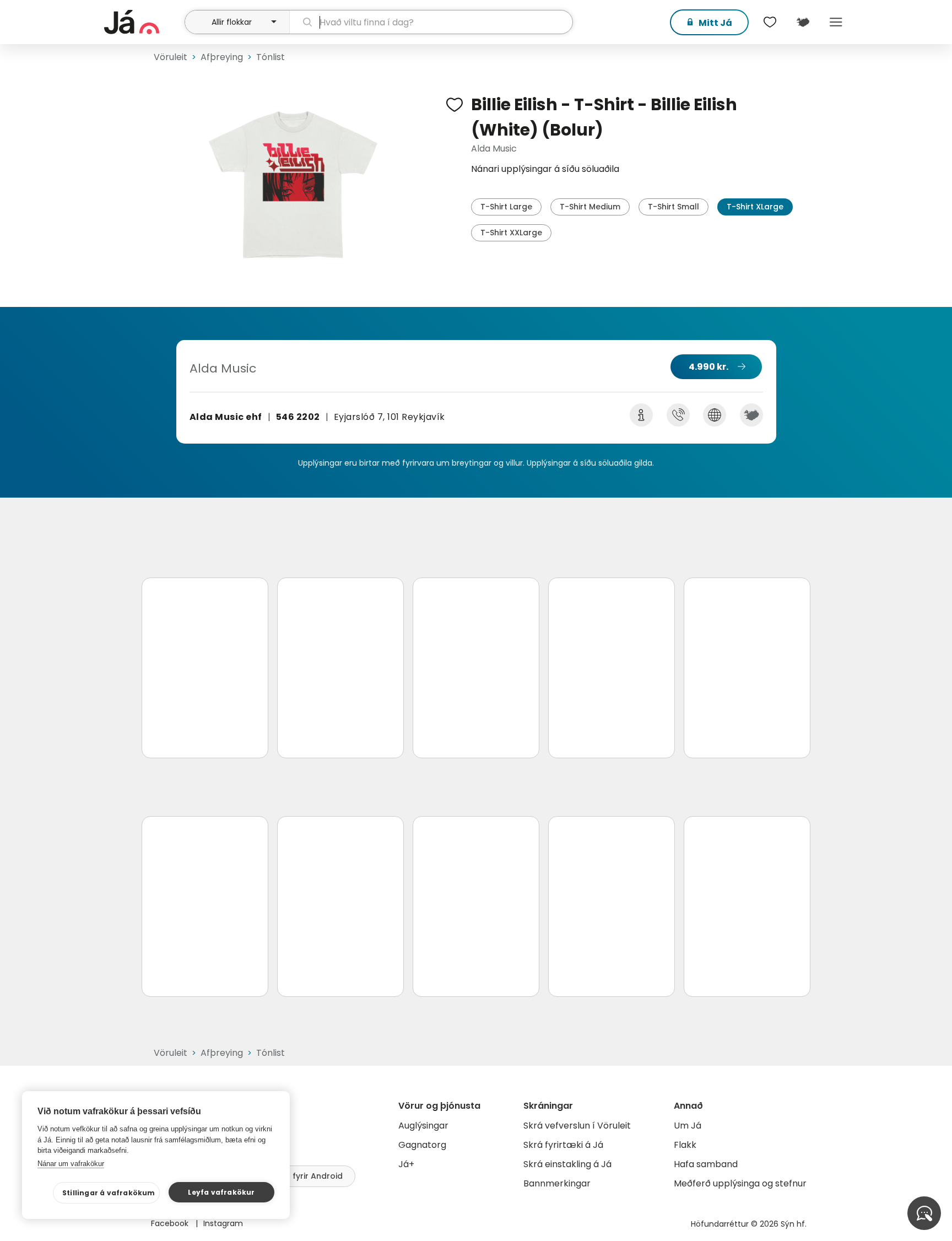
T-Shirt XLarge (755, 206)
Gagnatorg (422, 1145)
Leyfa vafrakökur (221, 1192)
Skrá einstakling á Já (567, 1164)
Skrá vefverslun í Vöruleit (577, 1125)
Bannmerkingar (557, 1183)
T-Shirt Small (673, 206)
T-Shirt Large (506, 206)
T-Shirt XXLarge (511, 232)
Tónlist (270, 57)
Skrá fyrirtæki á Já (563, 1145)
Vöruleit (170, 57)
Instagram (223, 1223)
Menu (836, 22)
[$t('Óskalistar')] (770, 22)
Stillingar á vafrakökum (108, 1192)
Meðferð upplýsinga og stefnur (740, 1183)
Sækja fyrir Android (304, 1175)
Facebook (171, 1223)
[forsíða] (143, 22)
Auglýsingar (423, 1125)
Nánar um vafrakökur (70, 1163)
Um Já (687, 1125)
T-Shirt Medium (590, 206)
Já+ (406, 1164)
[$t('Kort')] (803, 22)
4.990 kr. (708, 366)
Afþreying (222, 57)
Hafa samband (706, 1164)
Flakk (685, 1145)
